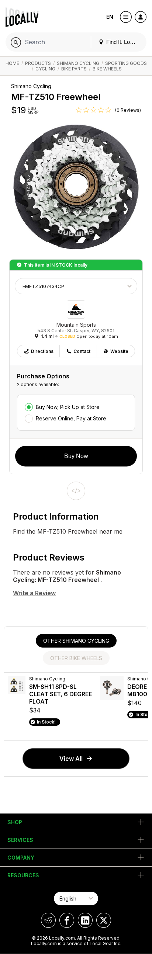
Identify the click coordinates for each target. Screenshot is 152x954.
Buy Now (76, 456)
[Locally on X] (103, 920)
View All (71, 758)
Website (119, 351)
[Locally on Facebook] (66, 920)
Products (38, 63)
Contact (81, 351)
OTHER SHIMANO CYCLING (76, 641)
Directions (42, 351)
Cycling (45, 69)
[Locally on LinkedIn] (85, 920)
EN (109, 17)
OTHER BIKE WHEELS (76, 658)
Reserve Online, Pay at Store (71, 418)
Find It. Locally (123, 42)
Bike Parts (74, 69)
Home (12, 63)
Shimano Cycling (78, 63)
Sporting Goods (126, 63)
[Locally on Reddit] (48, 920)
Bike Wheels (107, 69)
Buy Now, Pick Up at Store (68, 407)
